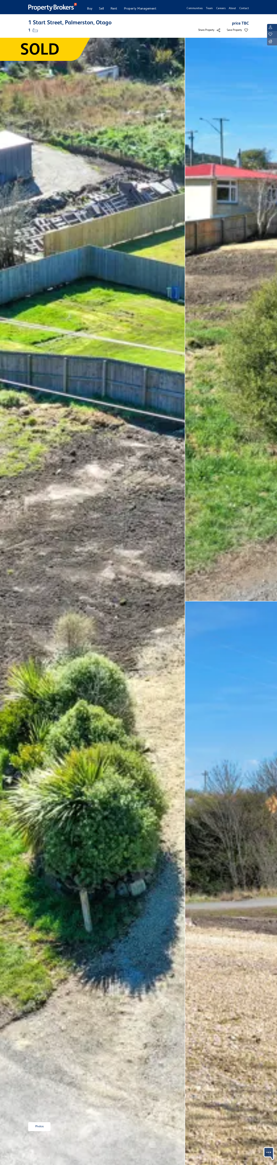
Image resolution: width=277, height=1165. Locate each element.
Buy (89, 8)
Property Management (140, 8)
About (232, 8)
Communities (195, 8)
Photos (39, 1126)
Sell (101, 8)
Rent (114, 8)
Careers (221, 8)
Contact (244, 8)
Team (209, 8)
